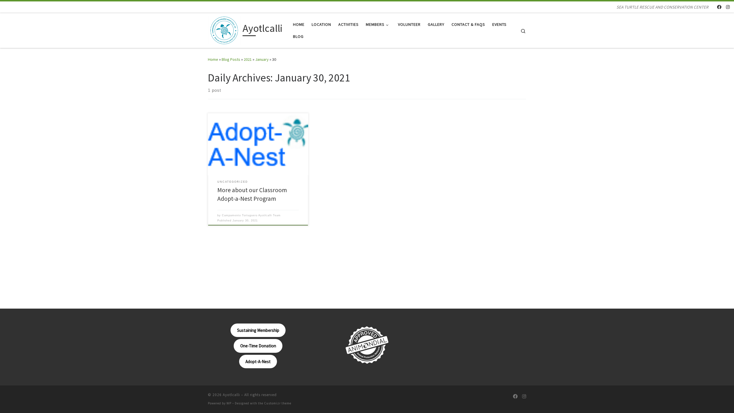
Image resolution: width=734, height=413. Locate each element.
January (262, 59)
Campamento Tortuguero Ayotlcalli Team (251, 215)
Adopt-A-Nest (258, 361)
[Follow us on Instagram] (728, 7)
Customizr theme (277, 403)
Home (213, 59)
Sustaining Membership (258, 330)
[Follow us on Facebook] (719, 7)
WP (229, 403)
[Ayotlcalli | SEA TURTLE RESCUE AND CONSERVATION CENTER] (224, 29)
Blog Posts (231, 59)
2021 (248, 59)
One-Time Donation (258, 345)
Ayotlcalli (231, 394)
